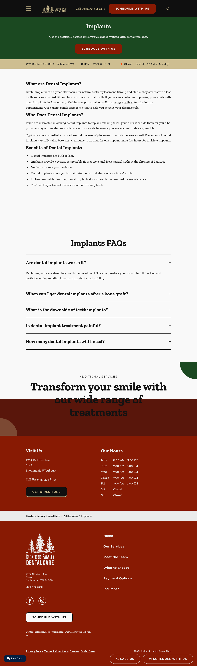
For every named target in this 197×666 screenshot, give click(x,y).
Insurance (111, 589)
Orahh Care (88, 651)
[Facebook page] (30, 601)
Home (108, 536)
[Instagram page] (42, 601)
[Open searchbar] (168, 8)
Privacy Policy (34, 651)
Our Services (113, 546)
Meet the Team (115, 557)
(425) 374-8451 (101, 64)
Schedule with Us (132, 8)
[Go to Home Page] (54, 8)
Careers (74, 651)
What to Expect (116, 568)
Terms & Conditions (56, 651)
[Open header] (29, 8)
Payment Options (117, 578)
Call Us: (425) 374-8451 (90, 8)
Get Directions (46, 492)
